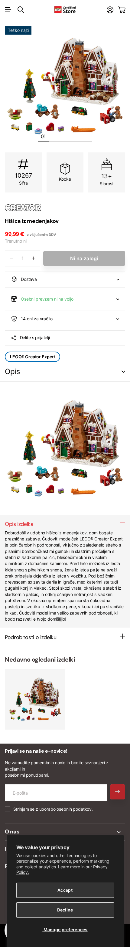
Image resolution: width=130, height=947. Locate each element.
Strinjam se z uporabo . (53, 809)
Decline (65, 909)
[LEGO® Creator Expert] (65, 208)
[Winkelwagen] (121, 10)
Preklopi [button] (123, 372)
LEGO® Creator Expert (32, 356)
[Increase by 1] (33, 258)
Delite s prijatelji (35, 337)
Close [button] (65, 832)
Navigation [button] (8, 9)
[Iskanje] (21, 9)
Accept (65, 890)
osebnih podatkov (74, 809)
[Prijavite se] (110, 10)
